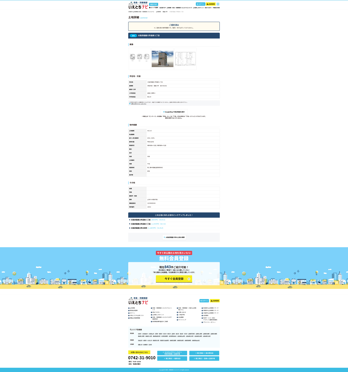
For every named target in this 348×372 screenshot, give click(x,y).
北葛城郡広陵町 (198, 336)
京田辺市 (140, 340)
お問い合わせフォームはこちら (138, 103)
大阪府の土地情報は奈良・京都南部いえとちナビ (141, 12)
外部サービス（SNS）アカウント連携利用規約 (210, 319)
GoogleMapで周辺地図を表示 (175, 112)
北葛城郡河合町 (207, 336)
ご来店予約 (181, 315)
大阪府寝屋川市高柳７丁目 (141, 220)
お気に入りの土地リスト (137, 315)
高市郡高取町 (164, 336)
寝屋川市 (165, 12)
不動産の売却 (216, 8)
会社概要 (181, 317)
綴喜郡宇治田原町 (164, 340)
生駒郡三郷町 (199, 333)
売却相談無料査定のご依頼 (160, 321)
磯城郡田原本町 (156, 336)
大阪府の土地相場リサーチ (210, 313)
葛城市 (181, 333)
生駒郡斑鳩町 (206, 333)
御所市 (169, 333)
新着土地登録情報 (135, 318)
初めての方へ (208, 8)
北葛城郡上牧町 (181, 336)
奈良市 (139, 333)
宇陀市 (185, 333)
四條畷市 (145, 344)
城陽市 (145, 340)
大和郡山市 (151, 333)
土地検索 (169, 8)
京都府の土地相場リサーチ (210, 310)
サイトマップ (182, 320)
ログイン (201, 4)
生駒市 (173, 333)
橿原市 (160, 333)
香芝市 (177, 333)
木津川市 (149, 340)
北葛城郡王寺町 (189, 336)
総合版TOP (163, 8)
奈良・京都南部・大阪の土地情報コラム (187, 309)
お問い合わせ (182, 312)
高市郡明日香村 (172, 336)
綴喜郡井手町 (156, 340)
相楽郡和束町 (180, 340)
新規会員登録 (133, 310)
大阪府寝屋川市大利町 (139, 228)
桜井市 (164, 333)
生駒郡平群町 (191, 333)
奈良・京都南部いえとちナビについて (182, 8)
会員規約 (205, 315)
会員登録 (212, 4)
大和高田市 (145, 333)
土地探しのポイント (198, 8)
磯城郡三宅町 (148, 336)
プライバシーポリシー (209, 322)
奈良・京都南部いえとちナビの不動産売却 (162, 318)
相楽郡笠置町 (173, 340)
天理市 (156, 333)
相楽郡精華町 (188, 340)
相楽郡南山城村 (196, 340)
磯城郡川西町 (141, 336)
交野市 (150, 344)
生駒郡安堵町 (214, 333)
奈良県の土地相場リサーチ (210, 308)
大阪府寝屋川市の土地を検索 (175, 237)
